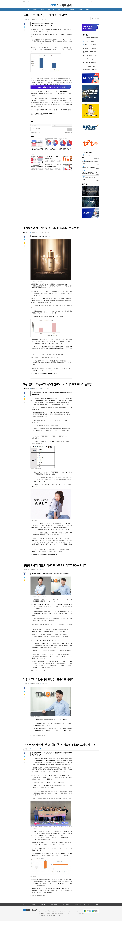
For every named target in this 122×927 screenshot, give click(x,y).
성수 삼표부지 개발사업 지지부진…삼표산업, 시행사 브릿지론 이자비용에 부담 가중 (91, 44)
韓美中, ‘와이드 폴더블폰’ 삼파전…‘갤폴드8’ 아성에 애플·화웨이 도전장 (91, 41)
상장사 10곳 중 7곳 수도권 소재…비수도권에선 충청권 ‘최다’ (65, 149)
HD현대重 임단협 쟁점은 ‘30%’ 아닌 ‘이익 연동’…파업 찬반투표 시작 (91, 66)
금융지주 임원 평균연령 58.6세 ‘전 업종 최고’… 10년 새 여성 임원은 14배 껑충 (36, 166)
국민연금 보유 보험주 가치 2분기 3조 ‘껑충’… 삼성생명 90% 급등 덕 (53, 165)
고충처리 (96, 904)
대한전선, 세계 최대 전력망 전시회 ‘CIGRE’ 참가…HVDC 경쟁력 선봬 (91, 62)
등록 (69, 129)
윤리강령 (76, 904)
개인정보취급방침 (54, 904)
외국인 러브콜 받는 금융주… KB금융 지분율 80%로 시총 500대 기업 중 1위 (53, 157)
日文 (31, 1)
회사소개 (24, 904)
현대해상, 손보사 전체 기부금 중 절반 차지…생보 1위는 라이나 (91, 69)
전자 (49, 9)
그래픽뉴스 (80, 9)
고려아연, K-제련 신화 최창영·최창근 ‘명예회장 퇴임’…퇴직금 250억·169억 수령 (91, 48)
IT (53, 9)
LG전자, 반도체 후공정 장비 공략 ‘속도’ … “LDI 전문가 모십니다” (91, 55)
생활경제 (72, 9)
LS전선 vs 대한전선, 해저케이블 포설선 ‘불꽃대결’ (91, 37)
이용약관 (43, 904)
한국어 (24, 1)
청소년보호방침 (66, 904)
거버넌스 (42, 9)
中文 (34, 1)
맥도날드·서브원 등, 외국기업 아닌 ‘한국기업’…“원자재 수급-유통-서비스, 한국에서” (36, 150)
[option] (90, 93)
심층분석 (35, 9)
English (28, 1)
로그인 (98, 1)
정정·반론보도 (86, 904)
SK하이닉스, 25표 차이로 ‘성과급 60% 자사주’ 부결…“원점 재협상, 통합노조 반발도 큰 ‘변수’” (91, 51)
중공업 (65, 9)
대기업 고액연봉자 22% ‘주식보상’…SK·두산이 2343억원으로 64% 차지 (51, 150)
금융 (59, 9)
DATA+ (87, 9)
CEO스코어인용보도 (87, 152)
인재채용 (33, 904)
